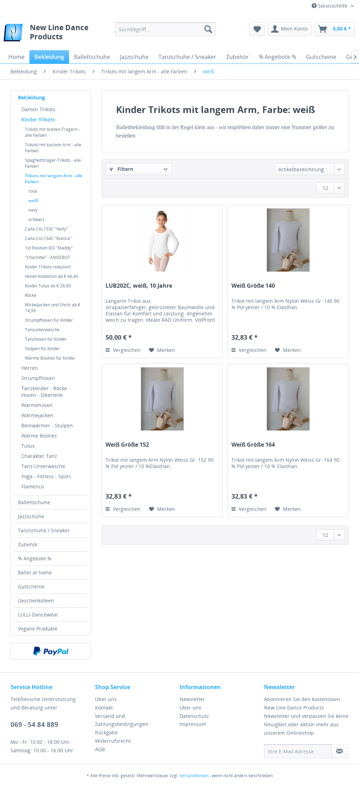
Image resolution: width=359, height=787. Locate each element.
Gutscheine (31, 586)
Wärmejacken (37, 415)
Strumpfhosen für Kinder (49, 320)
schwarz (36, 219)
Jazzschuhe (31, 516)
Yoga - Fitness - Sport (46, 476)
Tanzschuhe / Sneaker (44, 530)
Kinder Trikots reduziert (48, 267)
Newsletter (192, 699)
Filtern (124, 169)
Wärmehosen (37, 405)
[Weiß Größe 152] (162, 399)
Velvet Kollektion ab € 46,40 (51, 276)
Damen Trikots (38, 109)
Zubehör (28, 544)
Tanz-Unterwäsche (43, 466)
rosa (32, 191)
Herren (29, 368)
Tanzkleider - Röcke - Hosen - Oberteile (45, 391)
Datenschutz (194, 716)
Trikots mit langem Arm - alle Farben (53, 179)
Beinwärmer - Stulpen (47, 425)
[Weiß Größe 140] (288, 240)
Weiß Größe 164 (253, 444)
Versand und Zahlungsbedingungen (121, 720)
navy (33, 210)
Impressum (193, 724)
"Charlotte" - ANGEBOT (47, 257)
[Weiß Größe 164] (288, 399)
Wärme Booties (39, 435)
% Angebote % (35, 558)
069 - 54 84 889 (34, 724)
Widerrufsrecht (113, 741)
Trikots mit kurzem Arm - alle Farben (53, 148)
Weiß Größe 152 (127, 444)
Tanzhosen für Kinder (46, 339)
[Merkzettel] (257, 29)
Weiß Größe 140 (253, 285)
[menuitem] (165, 29)
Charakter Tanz (39, 456)
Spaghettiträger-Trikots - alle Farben (53, 163)
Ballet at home (35, 572)
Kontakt (104, 707)
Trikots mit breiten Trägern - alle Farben (52, 132)
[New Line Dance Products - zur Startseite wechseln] (13, 34)
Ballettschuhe (34, 502)
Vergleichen (126, 350)
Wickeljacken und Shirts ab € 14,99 (52, 308)
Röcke (30, 295)
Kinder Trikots (38, 119)
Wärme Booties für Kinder (50, 358)
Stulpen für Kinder (42, 349)
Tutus (28, 445)
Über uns (106, 699)
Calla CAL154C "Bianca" (48, 238)
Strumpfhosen (38, 378)
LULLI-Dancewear (38, 614)
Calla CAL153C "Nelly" (46, 229)
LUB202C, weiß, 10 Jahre (139, 285)
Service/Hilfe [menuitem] (333, 5)
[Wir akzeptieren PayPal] (50, 651)
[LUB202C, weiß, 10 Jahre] (162, 240)
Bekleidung (31, 97)
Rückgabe (106, 732)
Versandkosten (194, 776)
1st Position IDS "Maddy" (49, 248)
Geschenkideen (36, 600)
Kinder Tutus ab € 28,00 (48, 286)
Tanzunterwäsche (42, 330)
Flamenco (32, 486)
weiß (33, 201)
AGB (100, 749)
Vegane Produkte (37, 628)
